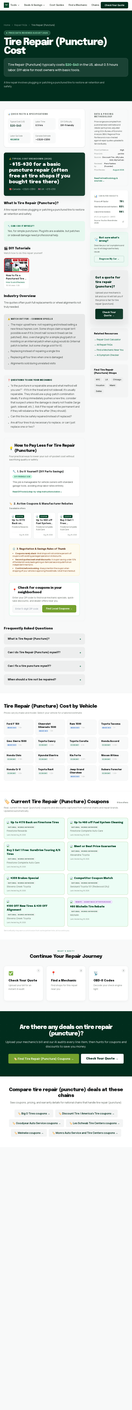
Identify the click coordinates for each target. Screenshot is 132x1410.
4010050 (14, 139)
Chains (95, 5)
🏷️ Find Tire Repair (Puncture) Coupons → (44, 1059)
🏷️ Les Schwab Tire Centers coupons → (94, 1123)
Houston (100, 385)
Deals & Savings (33, 5)
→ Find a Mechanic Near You (108, 349)
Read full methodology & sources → (106, 179)
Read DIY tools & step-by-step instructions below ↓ (37, 491)
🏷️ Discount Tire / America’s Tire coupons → (86, 1113)
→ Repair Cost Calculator (107, 339)
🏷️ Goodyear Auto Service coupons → (36, 1123)
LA (106, 379)
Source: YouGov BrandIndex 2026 (105, 221)
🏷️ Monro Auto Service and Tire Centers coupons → (85, 1133)
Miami (112, 385)
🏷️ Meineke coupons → (29, 1133)
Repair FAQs (20, 25)
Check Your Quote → (109, 314)
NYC (98, 379)
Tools (13, 5)
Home (7, 25)
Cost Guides (57, 5)
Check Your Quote (114, 5)
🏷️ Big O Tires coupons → (34, 1113)
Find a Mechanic (78, 5)
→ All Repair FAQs (103, 344)
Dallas (99, 391)
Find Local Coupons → (59, 609)
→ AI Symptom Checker (106, 354)
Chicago (117, 379)
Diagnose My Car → (109, 259)
